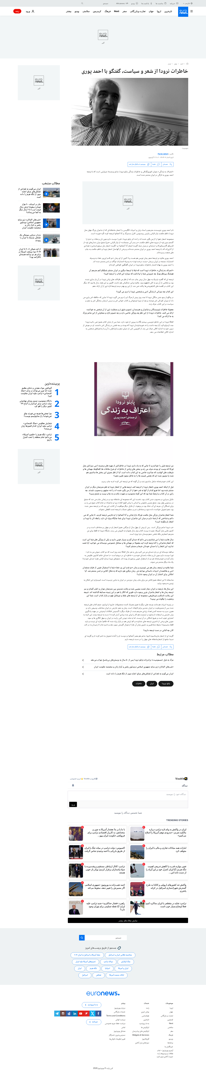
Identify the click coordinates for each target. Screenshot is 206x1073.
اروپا (159, 11)
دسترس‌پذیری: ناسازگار (117, 1035)
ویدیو (77, 11)
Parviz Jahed (163, 154)
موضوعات (169, 1003)
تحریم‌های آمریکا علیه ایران (86, 961)
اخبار (181, 64)
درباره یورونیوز (119, 1008)
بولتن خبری (145, 1012)
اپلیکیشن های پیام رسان (140, 1031)
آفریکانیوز (145, 1039)
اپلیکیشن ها (145, 1027)
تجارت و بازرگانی (137, 11)
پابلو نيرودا (166, 683)
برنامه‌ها (170, 1043)
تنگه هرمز (93, 968)
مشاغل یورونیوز (119, 1031)
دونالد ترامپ (108, 961)
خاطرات (139, 683)
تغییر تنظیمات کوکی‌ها (117, 1039)
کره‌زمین (97, 11)
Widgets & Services (140, 1035)
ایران (169, 64)
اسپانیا (107, 968)
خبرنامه (95, 1022)
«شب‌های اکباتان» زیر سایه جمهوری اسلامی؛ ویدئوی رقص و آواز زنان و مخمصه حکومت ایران (133, 667)
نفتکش (98, 975)
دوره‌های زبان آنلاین (142, 1043)
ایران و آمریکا (123, 968)
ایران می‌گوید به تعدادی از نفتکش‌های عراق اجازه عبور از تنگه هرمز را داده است (139, 674)
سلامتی (86, 11)
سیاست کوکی (120, 1019)
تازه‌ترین (168, 11)
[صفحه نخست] (187, 64)
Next (116, 11)
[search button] (82, 3)
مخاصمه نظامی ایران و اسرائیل (120, 955)
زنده (17, 11)
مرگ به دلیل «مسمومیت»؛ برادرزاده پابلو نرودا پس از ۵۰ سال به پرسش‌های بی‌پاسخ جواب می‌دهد (132, 660)
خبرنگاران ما (169, 1046)
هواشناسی (145, 1016)
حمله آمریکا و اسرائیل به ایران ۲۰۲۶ (87, 955)
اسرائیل (85, 975)
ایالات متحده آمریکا (116, 975)
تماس (123, 1027)
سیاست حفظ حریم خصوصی (115, 1023)
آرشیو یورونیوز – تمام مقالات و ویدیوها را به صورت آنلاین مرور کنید (165, 1053)
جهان (151, 11)
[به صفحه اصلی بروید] (183, 12)
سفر (124, 11)
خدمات (146, 1003)
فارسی (187, 3)
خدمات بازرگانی (119, 1012)
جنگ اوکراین (125, 961)
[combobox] (96, 3)
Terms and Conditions (115, 1016)
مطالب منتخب (51, 183)
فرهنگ (108, 11)
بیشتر (123, 1003)
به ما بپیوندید (144, 1023)
